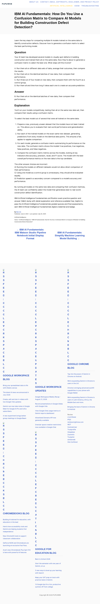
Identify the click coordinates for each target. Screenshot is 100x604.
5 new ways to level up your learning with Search (48, 571)
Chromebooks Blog (16, 513)
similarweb (71, 440)
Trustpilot (70, 437)
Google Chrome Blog (78, 366)
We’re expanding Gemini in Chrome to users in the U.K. (81, 382)
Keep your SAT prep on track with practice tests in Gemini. (47, 579)
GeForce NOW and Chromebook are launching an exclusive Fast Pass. (16, 544)
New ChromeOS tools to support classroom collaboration (14, 537)
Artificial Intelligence (20, 217)
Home (16, 219)
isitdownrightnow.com (75, 422)
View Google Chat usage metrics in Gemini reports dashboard (47, 412)
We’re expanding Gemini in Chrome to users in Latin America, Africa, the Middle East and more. (81, 399)
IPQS (69, 419)
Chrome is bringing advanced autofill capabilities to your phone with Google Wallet (80, 390)
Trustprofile (71, 429)
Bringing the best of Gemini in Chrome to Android (81, 408)
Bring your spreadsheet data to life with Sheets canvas (15, 387)
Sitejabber (71, 432)
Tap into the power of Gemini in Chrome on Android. (78, 375)
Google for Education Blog (45, 551)
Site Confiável (72, 442)
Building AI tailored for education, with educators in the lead (17, 521)
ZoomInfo (70, 435)
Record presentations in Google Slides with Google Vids (49, 405)
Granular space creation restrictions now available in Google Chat (48, 426)
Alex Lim (18, 212)
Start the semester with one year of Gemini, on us (48, 565)
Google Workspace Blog (16, 377)
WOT (69, 424)
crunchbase (71, 417)
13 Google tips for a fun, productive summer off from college (48, 585)
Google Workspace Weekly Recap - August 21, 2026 (48, 398)
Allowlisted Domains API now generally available (45, 419)
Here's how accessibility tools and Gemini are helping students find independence (15, 529)
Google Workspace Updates (48, 389)
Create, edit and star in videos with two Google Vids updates (15, 400)
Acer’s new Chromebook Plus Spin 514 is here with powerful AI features (16, 551)
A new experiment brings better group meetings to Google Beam (14, 417)
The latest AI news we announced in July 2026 (16, 393)
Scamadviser (72, 427)
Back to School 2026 (42, 559)
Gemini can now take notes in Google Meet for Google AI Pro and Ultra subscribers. (16, 408)
